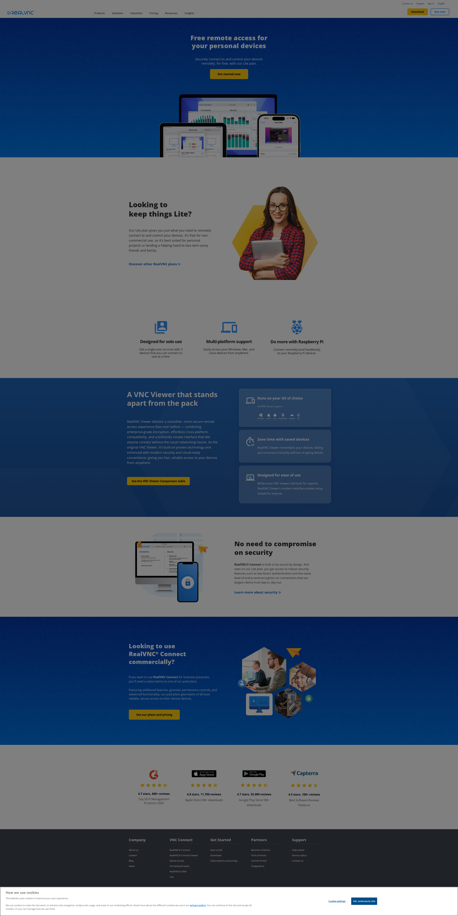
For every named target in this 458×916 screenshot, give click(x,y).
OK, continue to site (364, 901)
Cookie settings (336, 901)
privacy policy (198, 905)
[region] (229, 901)
